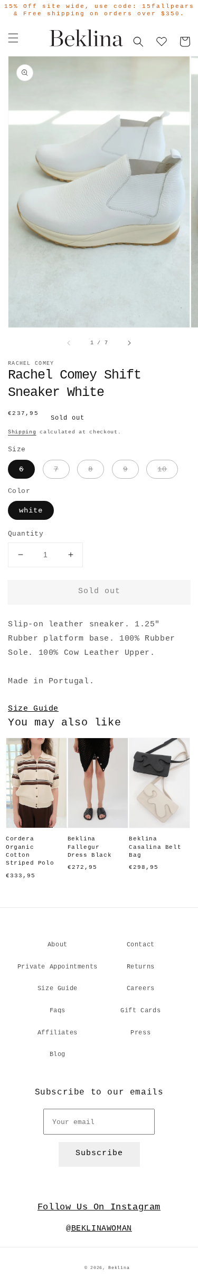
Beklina (118, 1268)
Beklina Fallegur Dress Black (90, 847)
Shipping (22, 432)
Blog (57, 1054)
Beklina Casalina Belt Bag (155, 847)
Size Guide (33, 708)
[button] (13, 38)
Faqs (57, 1010)
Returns (141, 967)
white (31, 510)
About (58, 944)
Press (140, 1033)
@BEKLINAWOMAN (99, 1228)
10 (162, 469)
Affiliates (57, 1033)
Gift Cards (140, 1010)
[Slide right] (129, 343)
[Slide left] (69, 343)
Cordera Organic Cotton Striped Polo (30, 851)
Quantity (25, 534)
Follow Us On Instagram (99, 1207)
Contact (141, 944)
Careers (141, 988)
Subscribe (99, 1153)
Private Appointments (57, 967)
